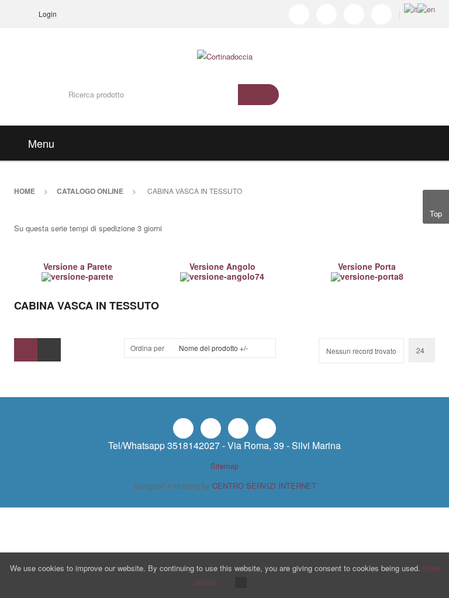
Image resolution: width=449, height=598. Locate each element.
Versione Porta (367, 266)
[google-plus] (381, 14)
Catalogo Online (90, 191)
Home (24, 191)
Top (436, 213)
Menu (39, 143)
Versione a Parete (77, 266)
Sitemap (224, 465)
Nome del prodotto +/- (213, 348)
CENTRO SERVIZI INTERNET (264, 485)
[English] (426, 7)
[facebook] (299, 14)
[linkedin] (354, 14)
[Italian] (410, 7)
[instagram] (326, 14)
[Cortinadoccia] (225, 46)
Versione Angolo (222, 266)
